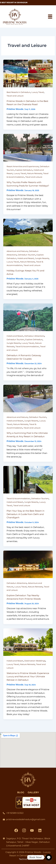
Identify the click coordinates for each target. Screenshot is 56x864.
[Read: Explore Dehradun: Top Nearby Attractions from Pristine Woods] (28, 564)
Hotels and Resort (25, 258)
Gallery (33, 792)
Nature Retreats (34, 173)
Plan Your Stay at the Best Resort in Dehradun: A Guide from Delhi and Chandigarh (25, 514)
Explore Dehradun (23, 170)
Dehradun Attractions (34, 336)
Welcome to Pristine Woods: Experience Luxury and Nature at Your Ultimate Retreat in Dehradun (28, 676)
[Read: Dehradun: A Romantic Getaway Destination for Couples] (28, 317)
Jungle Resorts (42, 258)
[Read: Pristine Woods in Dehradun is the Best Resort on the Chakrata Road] (28, 73)
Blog (20, 792)
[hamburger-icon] (50, 16)
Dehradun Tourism (26, 255)
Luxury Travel (37, 92)
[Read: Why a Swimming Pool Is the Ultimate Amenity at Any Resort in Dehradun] (28, 398)
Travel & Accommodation (27, 346)
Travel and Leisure (15, 96)
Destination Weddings (34, 661)
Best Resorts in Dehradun (18, 92)
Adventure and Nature (17, 251)
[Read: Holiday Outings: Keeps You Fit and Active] (28, 232)
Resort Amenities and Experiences (23, 166)
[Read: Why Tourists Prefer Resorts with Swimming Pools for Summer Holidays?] (28, 147)
